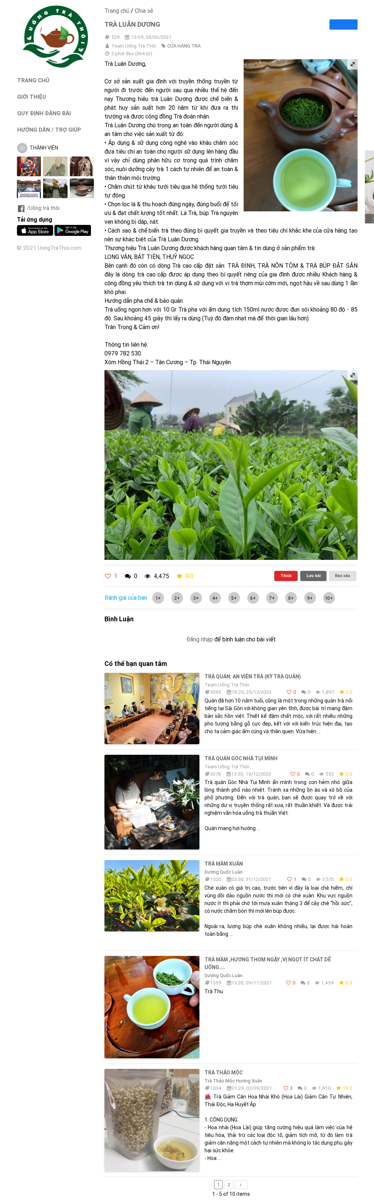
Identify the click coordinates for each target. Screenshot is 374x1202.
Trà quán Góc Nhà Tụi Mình (241, 758)
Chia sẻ (144, 10)
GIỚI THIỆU (31, 96)
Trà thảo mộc (224, 1072)
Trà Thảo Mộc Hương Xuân (233, 1081)
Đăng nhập (199, 639)
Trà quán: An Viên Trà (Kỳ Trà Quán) (253, 676)
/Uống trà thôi (43, 208)
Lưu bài (313, 575)
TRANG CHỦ (33, 80)
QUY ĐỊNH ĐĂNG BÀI (44, 113)
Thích (286, 575)
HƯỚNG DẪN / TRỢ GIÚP (49, 129)
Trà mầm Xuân (224, 863)
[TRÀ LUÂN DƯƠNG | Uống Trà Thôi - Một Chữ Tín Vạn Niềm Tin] (55, 66)
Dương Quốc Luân (224, 872)
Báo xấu (342, 575)
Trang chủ (116, 10)
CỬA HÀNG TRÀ (184, 46)
